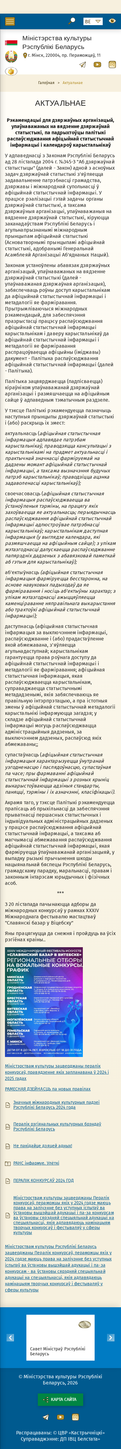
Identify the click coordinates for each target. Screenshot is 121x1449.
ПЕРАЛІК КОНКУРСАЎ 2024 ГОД (43, 1180)
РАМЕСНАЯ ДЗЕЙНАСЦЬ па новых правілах (48, 1089)
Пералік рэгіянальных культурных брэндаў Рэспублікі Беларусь (57, 1127)
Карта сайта (63, 1399)
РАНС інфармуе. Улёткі (36, 1163)
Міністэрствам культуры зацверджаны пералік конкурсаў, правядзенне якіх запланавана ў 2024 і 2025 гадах (57, 1072)
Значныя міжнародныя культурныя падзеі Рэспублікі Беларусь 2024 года (56, 1105)
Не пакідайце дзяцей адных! (42, 1146)
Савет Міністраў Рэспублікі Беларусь (57, 1351)
